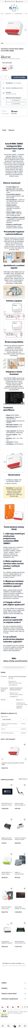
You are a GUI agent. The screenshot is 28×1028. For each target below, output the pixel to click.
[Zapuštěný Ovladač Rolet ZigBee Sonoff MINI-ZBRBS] (14, 28)
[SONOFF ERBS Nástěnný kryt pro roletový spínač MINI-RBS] (10, 67)
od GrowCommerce (17, 1013)
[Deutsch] (18, 1007)
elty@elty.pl (20, 1)
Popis (4, 130)
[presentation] (3, 30)
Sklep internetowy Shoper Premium (9, 1011)
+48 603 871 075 (11, 1)
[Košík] (14, 1026)
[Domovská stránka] (14, 8)
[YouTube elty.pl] (25, 1007)
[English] (7, 1007)
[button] (3, 44)
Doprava (11, 130)
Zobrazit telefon (16, 103)
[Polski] (2, 1007)
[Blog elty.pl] (27, 1007)
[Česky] (13, 1007)
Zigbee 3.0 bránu (12, 491)
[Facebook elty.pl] (22, 1007)
